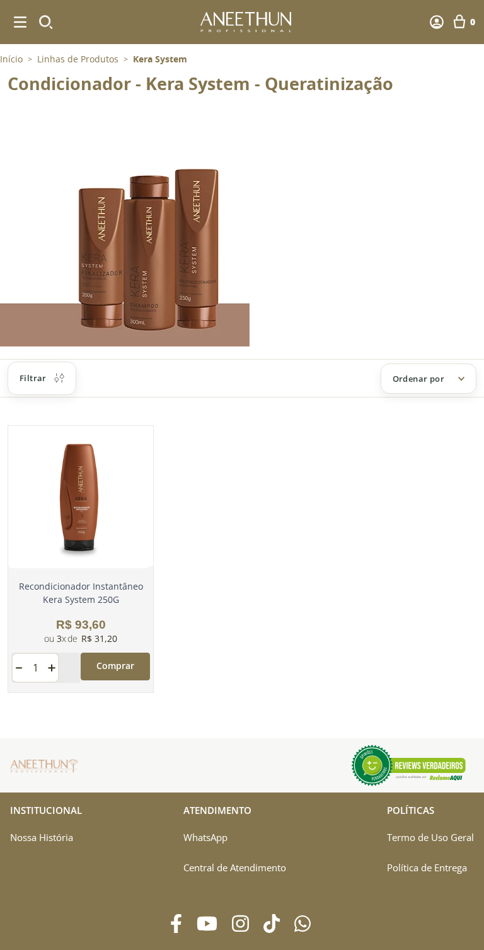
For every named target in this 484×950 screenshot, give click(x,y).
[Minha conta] (437, 22)
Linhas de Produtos (77, 59)
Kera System (160, 59)
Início (11, 59)
